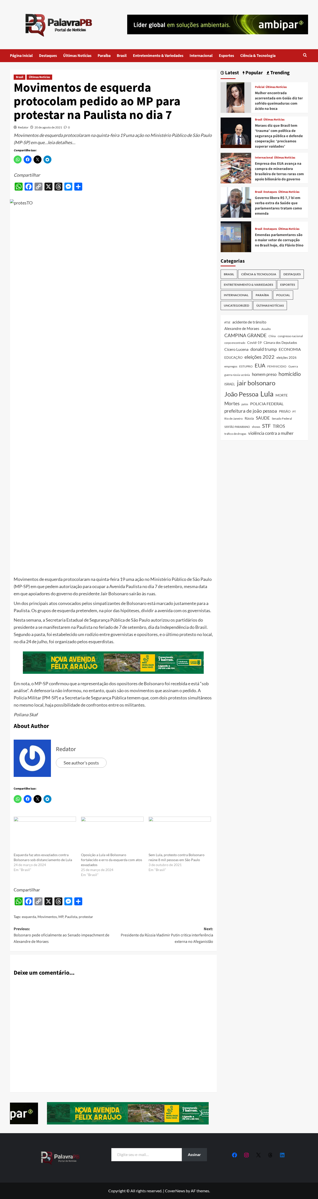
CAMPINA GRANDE (245, 335)
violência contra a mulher (271, 433)
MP (60, 917)
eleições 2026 (287, 358)
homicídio (289, 374)
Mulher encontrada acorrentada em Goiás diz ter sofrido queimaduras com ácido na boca (279, 100)
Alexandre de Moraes (241, 328)
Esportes (226, 55)
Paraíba (104, 55)
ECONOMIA (290, 349)
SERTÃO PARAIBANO (237, 426)
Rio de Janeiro (233, 418)
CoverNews (175, 1190)
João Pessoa (241, 394)
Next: (167, 935)
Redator (23, 127)
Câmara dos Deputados (280, 343)
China (272, 335)
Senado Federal (282, 418)
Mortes (231, 403)
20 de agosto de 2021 (48, 127)
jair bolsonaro (256, 383)
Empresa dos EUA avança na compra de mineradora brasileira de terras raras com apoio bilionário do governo (279, 171)
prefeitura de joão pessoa (250, 410)
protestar (86, 917)
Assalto (266, 328)
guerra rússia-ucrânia (237, 374)
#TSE (227, 322)
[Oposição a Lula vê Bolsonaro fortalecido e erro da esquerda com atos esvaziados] (112, 834)
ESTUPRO (246, 366)
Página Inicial (21, 55)
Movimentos (47, 917)
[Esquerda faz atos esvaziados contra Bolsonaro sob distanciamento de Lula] (45, 834)
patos (244, 404)
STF (266, 426)
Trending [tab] (279, 73)
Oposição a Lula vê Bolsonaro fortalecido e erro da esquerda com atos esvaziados (111, 860)
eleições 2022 (259, 357)
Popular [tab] (253, 73)
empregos (230, 366)
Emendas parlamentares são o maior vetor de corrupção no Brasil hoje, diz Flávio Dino (279, 240)
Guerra (293, 366)
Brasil (122, 55)
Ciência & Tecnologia (258, 55)
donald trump (263, 349)
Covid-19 (254, 343)
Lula (267, 393)
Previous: (61, 935)
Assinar (194, 1154)
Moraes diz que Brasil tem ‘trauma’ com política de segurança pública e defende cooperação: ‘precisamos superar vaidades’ (279, 136)
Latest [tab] (231, 73)
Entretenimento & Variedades (158, 55)
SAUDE (263, 418)
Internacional (201, 55)
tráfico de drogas (235, 433)
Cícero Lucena (236, 349)
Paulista (71, 917)
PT (294, 411)
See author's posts (81, 762)
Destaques (48, 55)
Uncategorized (236, 305)
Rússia (249, 418)
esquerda (29, 917)
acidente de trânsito (249, 322)
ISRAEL (229, 384)
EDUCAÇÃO (233, 358)
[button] (305, 55)
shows (256, 427)
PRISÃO (284, 411)
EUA (260, 365)
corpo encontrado (234, 342)
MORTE (282, 395)
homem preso (264, 374)
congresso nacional (290, 336)
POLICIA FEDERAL (266, 403)
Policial (259, 87)
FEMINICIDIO (276, 366)
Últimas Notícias (77, 55)
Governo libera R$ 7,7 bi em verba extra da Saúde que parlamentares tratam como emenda (278, 205)
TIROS (279, 426)
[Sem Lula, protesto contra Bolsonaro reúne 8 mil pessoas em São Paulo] (180, 834)
